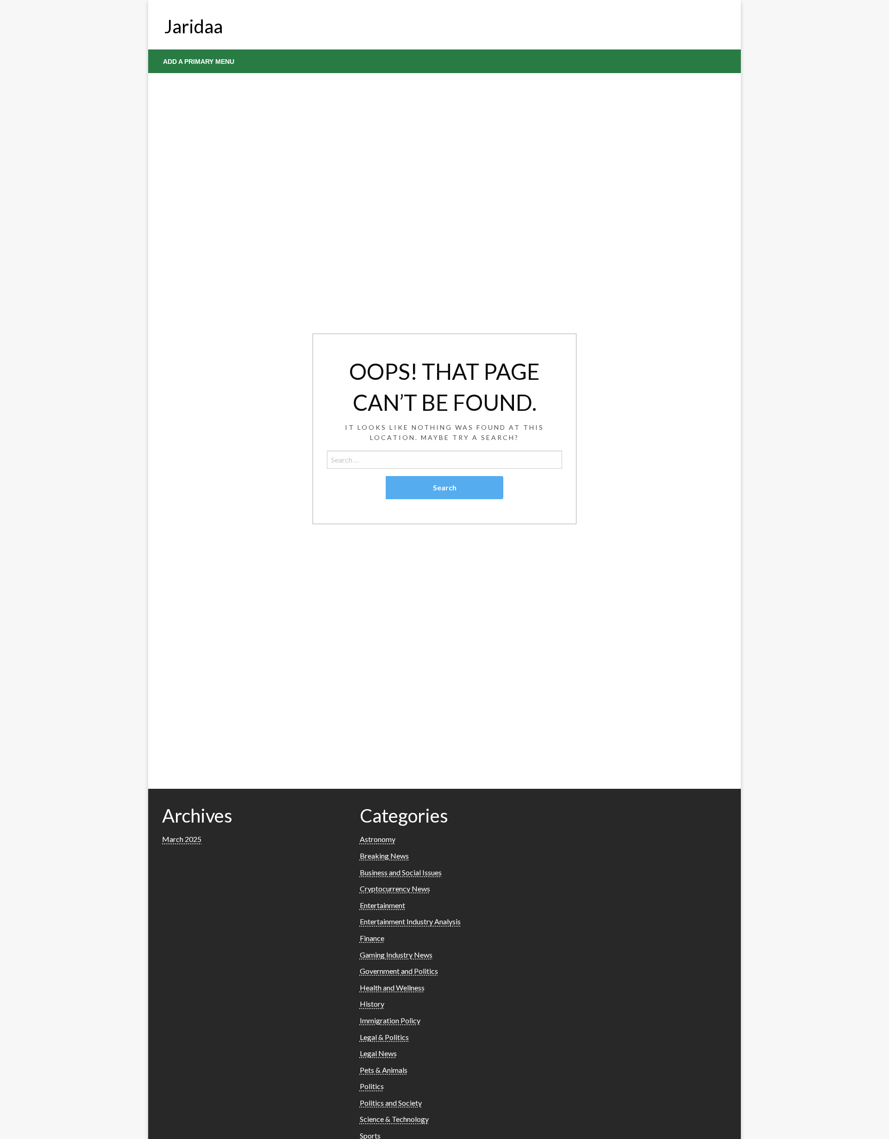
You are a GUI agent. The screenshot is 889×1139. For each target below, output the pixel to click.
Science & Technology (394, 1118)
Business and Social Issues (401, 872)
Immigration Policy (390, 1020)
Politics (372, 1086)
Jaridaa (193, 26)
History (372, 1003)
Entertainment (382, 905)
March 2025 (181, 839)
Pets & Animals (383, 1069)
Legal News (378, 1053)
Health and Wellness (392, 987)
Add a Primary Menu (198, 61)
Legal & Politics (384, 1037)
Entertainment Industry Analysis (410, 921)
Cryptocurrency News (395, 888)
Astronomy (377, 839)
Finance (372, 938)
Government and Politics (399, 970)
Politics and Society (391, 1102)
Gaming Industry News (396, 954)
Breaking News (384, 855)
